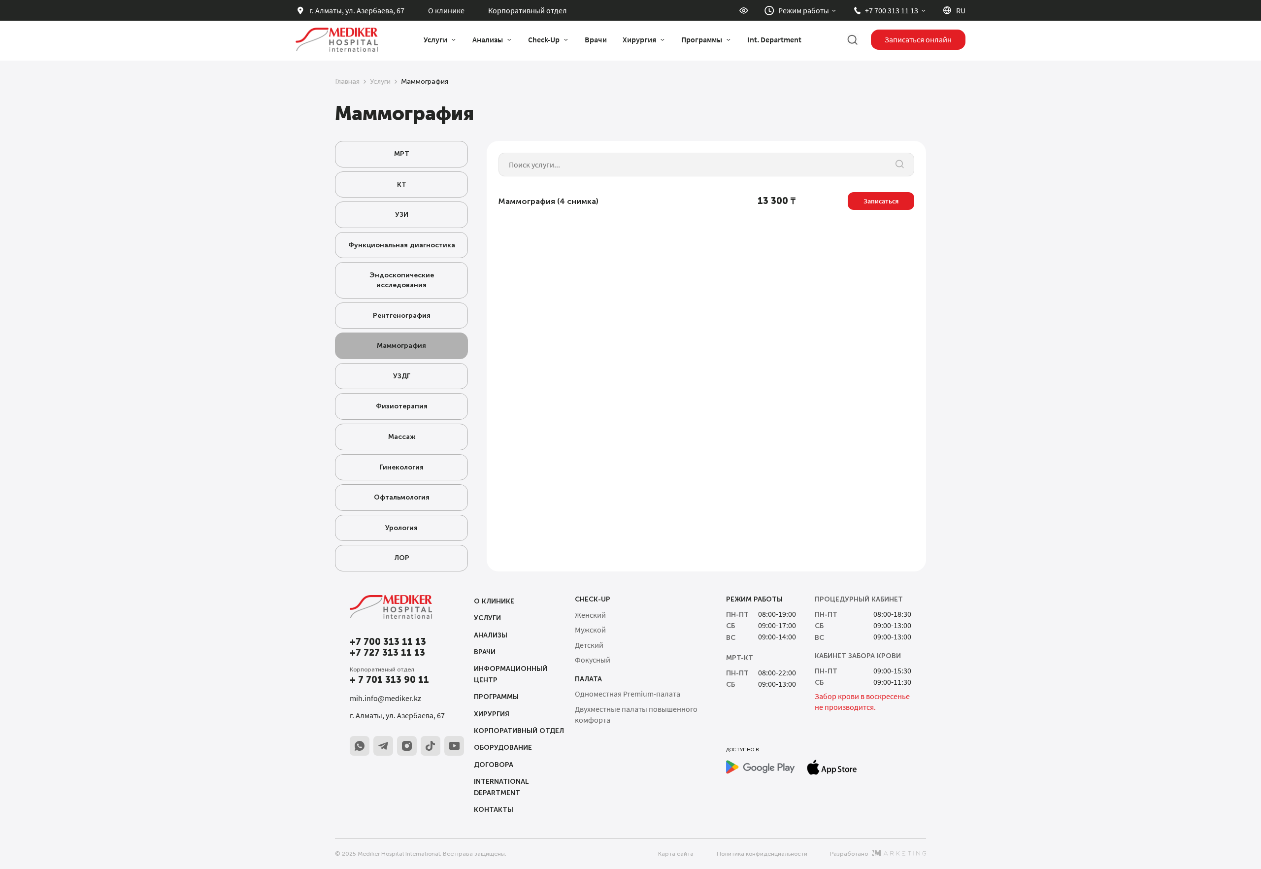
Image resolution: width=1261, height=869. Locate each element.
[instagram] (407, 746)
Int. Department (774, 39)
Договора (493, 765)
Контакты (493, 809)
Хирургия (491, 714)
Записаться (880, 201)
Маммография (401, 345)
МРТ (401, 154)
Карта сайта (676, 853)
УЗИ (401, 214)
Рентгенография (402, 315)
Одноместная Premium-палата (627, 694)
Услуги (380, 81)
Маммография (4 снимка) (548, 201)
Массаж (401, 437)
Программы (496, 697)
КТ (401, 184)
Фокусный (592, 660)
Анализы (490, 635)
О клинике (446, 10)
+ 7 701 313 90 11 (389, 680)
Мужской (590, 630)
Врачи (596, 39)
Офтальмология (402, 497)
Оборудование (503, 747)
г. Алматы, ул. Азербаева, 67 (397, 715)
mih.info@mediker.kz (385, 698)
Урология (401, 528)
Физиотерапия (402, 406)
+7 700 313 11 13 (388, 642)
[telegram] (383, 746)
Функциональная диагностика (401, 245)
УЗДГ (401, 376)
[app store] (832, 767)
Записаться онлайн (918, 39)
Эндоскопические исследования (401, 280)
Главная (347, 81)
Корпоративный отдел (527, 10)
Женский (590, 615)
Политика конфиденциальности (762, 853)
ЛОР (401, 558)
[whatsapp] (359, 746)
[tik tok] (430, 746)
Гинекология (402, 467)
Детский (589, 645)
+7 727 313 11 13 (387, 653)
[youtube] (454, 746)
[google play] (760, 767)
